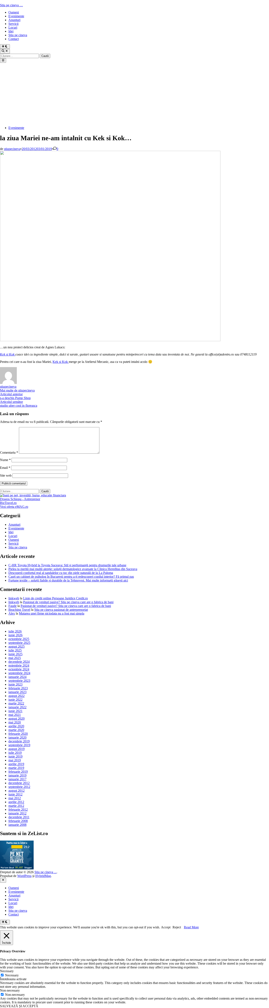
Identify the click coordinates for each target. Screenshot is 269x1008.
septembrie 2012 (19, 787)
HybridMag (43, 876)
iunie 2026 (15, 635)
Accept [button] (165, 927)
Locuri (12, 27)
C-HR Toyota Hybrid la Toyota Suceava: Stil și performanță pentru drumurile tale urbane (67, 565)
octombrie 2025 (18, 639)
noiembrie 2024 (18, 665)
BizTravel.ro (8, 503)
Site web (6, 475)
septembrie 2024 (19, 673)
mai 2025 (14, 658)
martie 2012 (16, 805)
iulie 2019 (15, 752)
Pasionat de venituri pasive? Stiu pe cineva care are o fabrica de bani (68, 602)
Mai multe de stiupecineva (17, 390)
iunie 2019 (15, 756)
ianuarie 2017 (17, 779)
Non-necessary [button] (10, 990)
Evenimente (16, 16)
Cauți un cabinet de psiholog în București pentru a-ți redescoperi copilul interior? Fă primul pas (71, 576)
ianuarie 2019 (17, 775)
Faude (12, 606)
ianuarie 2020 (17, 737)
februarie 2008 (18, 821)
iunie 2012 (15, 794)
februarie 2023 (18, 688)
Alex (11, 613)
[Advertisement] (134, 94)
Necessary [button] (7, 971)
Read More (191, 927)
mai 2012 (14, 798)
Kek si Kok (7, 354)
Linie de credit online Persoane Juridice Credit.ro (55, 598)
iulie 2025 (15, 650)
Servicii (13, 23)
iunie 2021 (15, 711)
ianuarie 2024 (17, 677)
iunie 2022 (15, 699)
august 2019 (16, 749)
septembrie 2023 (19, 680)
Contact (13, 39)
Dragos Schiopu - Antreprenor (20, 499)
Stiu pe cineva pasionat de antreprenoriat (61, 609)
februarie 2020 (18, 733)
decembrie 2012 (19, 783)
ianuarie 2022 (17, 707)
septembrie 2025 (19, 642)
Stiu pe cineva (17, 35)
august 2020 (16, 718)
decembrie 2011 (18, 817)
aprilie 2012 (16, 802)
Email (5, 467)
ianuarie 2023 (17, 692)
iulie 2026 (15, 631)
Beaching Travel (19, 609)
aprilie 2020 (16, 726)
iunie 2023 (15, 684)
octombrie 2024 (18, 669)
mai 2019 (14, 760)
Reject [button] (177, 927)
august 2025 (16, 646)
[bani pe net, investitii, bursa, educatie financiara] (33, 495)
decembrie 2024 (19, 661)
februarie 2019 (18, 771)
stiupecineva (12, 149)
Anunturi (14, 20)
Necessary (12, 975)
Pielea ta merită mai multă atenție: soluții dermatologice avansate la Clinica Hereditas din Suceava (72, 569)
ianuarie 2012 (17, 813)
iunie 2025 (15, 654)
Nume (5, 460)
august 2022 (16, 696)
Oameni (13, 12)
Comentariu (9, 452)
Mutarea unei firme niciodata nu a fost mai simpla (51, 613)
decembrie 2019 (19, 741)
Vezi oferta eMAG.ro (14, 506)
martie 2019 (16, 768)
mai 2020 (14, 722)
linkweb (13, 598)
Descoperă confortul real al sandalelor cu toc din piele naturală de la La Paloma (60, 573)
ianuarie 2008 (17, 824)
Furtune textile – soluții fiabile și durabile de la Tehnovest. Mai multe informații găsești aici (68, 580)
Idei (10, 31)
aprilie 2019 (16, 764)
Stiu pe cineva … (11, 5)
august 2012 (16, 790)
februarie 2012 (18, 809)
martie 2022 (16, 703)
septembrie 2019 (19, 745)
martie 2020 (16, 730)
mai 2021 (14, 715)
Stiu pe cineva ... (45, 872)
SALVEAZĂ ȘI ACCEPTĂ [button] (19, 1006)
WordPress (24, 876)
